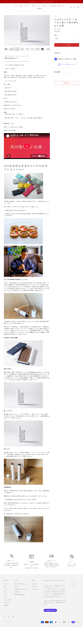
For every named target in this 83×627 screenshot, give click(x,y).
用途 (20, 5)
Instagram (34, 584)
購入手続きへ (67, 83)
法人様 (44, 5)
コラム (38, 5)
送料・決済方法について (21, 584)
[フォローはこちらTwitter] (9, 616)
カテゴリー (27, 5)
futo (55, 16)
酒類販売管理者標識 (20, 594)
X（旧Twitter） (36, 589)
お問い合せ (60, 5)
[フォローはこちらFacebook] (5, 616)
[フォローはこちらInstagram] (13, 616)
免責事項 (17, 592)
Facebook (34, 586)
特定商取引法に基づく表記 (21, 589)
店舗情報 (39, 8)
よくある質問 (52, 5)
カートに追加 (66, 44)
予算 (33, 5)
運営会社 (17, 586)
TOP (16, 5)
